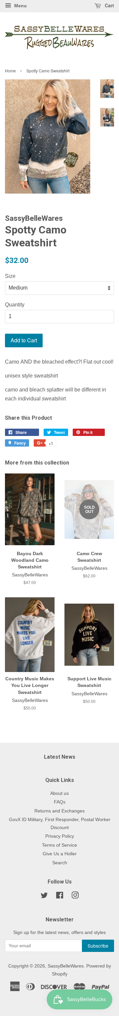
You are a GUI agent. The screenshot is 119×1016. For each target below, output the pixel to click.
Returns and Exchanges (59, 810)
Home (10, 70)
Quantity (14, 304)
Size (10, 276)
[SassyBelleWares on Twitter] (44, 896)
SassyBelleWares (66, 966)
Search (59, 862)
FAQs (59, 802)
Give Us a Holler (60, 853)
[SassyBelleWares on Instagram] (75, 896)
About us (59, 793)
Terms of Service (59, 845)
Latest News (59, 757)
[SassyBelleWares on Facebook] (59, 896)
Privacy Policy (59, 836)
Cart (108, 5)
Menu (20, 5)
